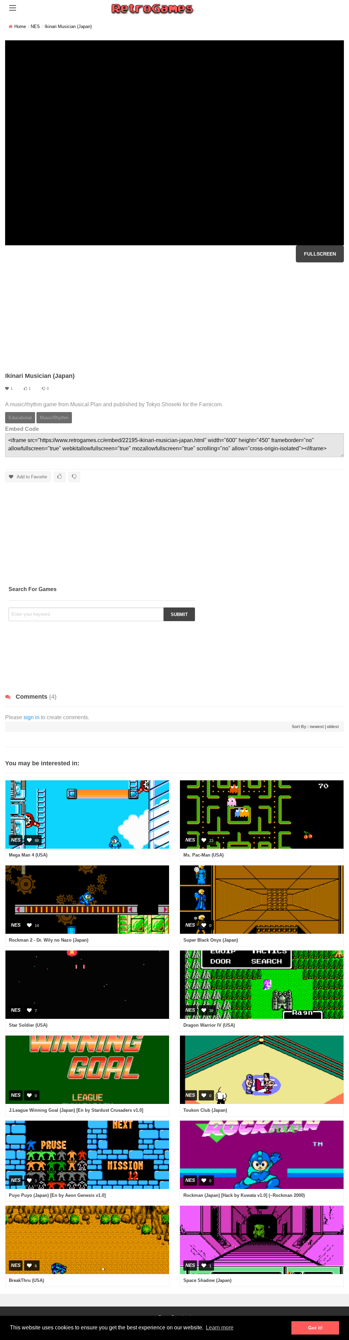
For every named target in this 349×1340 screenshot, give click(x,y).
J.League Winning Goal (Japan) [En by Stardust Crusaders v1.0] (76, 1110)
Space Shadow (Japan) (207, 1280)
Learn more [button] (219, 1327)
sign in (32, 717)
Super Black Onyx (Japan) (210, 940)
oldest (333, 726)
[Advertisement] (174, 317)
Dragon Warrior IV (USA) (209, 1025)
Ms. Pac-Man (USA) (203, 855)
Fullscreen (320, 254)
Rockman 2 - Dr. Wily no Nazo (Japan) (48, 940)
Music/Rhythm (54, 417)
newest (317, 726)
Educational (20, 417)
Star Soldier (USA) (28, 1025)
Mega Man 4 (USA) (28, 855)
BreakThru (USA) (26, 1280)
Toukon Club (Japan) (205, 1110)
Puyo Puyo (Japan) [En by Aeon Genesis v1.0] (57, 1195)
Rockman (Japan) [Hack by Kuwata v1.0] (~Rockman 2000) (244, 1195)
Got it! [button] (315, 1327)
